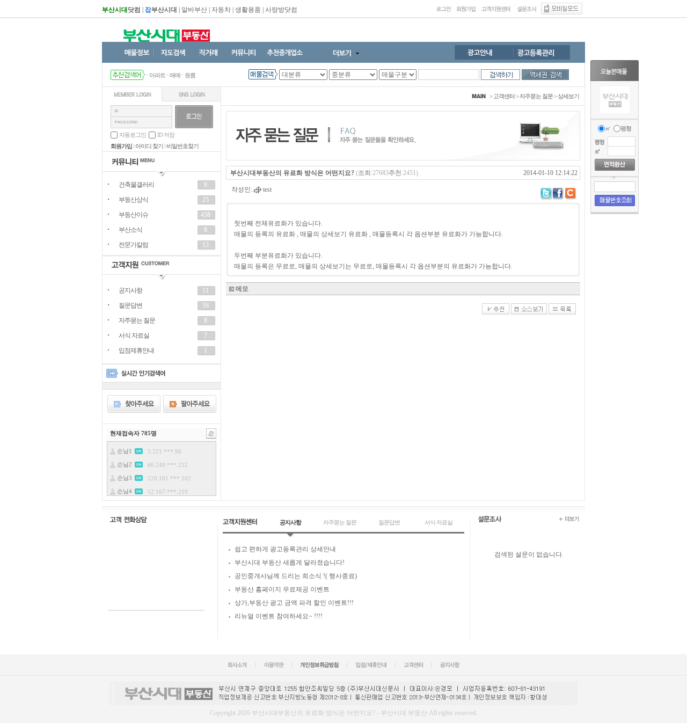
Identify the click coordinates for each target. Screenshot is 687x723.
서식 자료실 (134, 335)
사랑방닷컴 (281, 9)
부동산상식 (133, 199)
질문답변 (130, 305)
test (266, 189)
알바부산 (194, 9)
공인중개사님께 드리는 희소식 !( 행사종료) (296, 576)
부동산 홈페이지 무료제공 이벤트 (282, 589)
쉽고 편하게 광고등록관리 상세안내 (285, 549)
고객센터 (504, 96)
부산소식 (130, 229)
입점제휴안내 (136, 350)
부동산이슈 (133, 214)
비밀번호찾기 (182, 146)
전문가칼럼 (133, 245)
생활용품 (248, 9)
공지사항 (130, 290)
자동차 (221, 9)
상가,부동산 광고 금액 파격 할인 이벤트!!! (294, 603)
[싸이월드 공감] (571, 194)
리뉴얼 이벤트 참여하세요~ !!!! (279, 616)
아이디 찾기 (149, 146)
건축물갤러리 (136, 184)
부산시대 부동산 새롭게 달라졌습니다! (290, 562)
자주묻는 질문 (137, 320)
